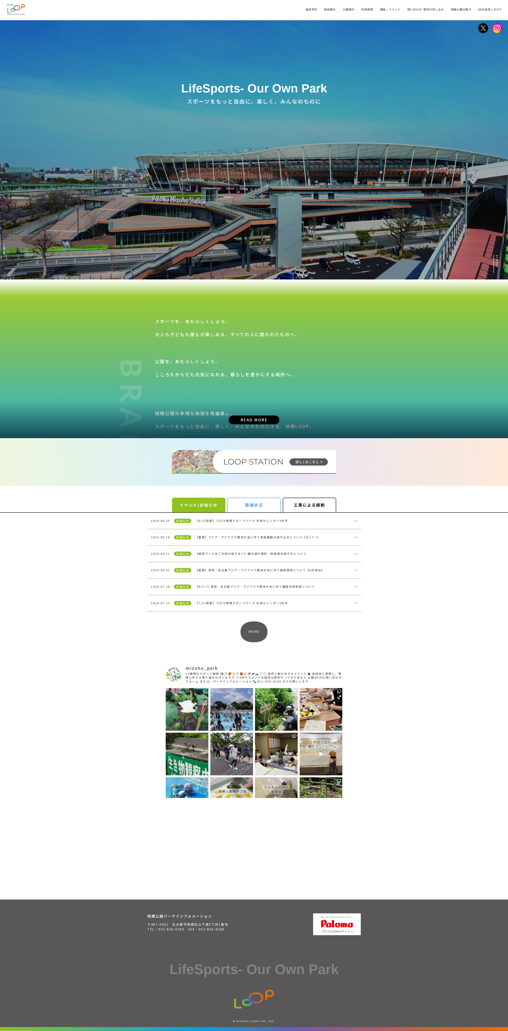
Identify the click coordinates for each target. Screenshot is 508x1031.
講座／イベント (390, 9)
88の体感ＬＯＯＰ (490, 9)
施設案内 (330, 9)
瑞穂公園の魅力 (461, 9)
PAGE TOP (497, 1011)
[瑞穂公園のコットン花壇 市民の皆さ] (187, 709)
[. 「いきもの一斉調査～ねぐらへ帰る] (187, 754)
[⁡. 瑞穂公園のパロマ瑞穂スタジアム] (321, 754)
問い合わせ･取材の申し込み (425, 9)
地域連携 (367, 9)
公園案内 (348, 9)
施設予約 (311, 9)
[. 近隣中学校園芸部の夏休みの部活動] (321, 709)
